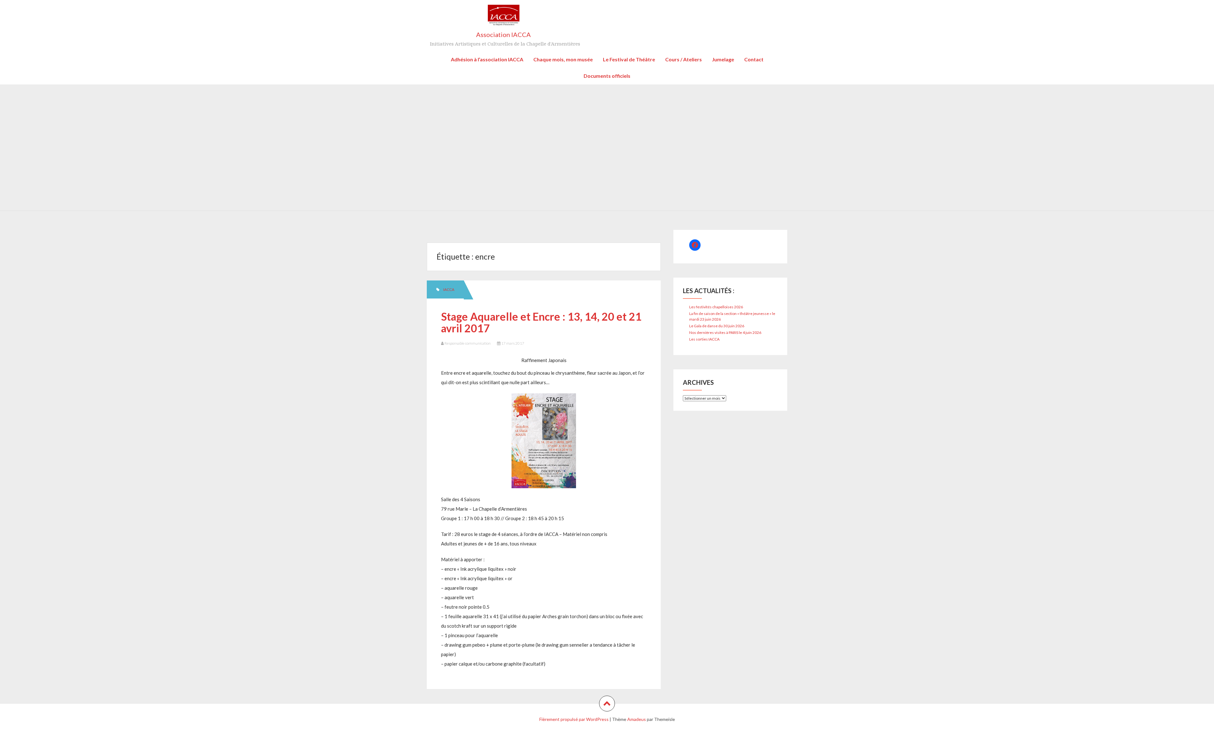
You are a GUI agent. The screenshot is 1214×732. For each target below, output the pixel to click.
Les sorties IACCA (704, 339)
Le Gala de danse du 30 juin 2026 (716, 325)
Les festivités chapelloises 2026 (716, 306)
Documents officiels (607, 76)
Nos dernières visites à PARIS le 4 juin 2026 (725, 332)
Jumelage (723, 59)
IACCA (448, 289)
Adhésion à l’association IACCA (487, 59)
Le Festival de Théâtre (629, 59)
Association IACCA (503, 34)
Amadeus (636, 719)
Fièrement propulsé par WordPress (574, 719)
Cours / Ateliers (683, 59)
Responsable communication (468, 343)
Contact (753, 59)
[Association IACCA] (503, 17)
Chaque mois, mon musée (563, 59)
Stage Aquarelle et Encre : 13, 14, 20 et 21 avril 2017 (541, 322)
